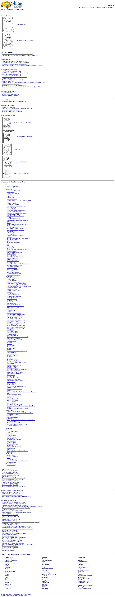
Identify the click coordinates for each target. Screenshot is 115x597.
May (6, 578)
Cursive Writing (46, 573)
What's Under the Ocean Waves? (15, 404)
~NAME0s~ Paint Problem (13, 275)
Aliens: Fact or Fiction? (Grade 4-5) (11, 516)
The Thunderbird (11, 262)
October (7, 585)
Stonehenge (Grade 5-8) (8, 550)
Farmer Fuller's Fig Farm (22, 161)
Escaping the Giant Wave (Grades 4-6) (11, 110)
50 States (7, 566)
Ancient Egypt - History (12, 431)
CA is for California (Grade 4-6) (10, 531)
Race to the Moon (11, 187)
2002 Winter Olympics (12, 277)
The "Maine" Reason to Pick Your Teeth (17, 424)
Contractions (81, 577)
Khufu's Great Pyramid (12, 456)
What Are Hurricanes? (12, 399)
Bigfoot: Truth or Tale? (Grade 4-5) (11, 519)
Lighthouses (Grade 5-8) (8, 548)
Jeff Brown (9, 217)
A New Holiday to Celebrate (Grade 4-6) (12, 482)
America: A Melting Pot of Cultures (15, 411)
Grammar (80, 574)
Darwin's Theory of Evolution (14, 415)
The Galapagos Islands (12, 368)
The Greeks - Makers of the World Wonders (17, 369)
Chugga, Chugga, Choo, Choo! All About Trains (19, 200)
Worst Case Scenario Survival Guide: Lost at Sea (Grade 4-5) (17, 527)
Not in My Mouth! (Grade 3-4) (9, 472)
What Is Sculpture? (11, 403)
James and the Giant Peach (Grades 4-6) (12, 111)
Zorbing (9, 407)
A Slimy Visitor (10, 192)
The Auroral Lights (11, 462)
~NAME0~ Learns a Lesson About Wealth (17, 408)
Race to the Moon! (11, 234)
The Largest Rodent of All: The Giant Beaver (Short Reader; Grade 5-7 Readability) (23, 65)
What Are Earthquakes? (12, 269)
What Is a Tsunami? (11, 401)
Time (43, 560)
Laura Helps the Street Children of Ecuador (17, 220)
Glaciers (9, 311)
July (6, 581)
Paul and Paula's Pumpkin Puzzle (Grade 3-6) (13, 478)
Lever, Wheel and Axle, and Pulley (15, 328)
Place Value (45, 558)
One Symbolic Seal (11, 341)
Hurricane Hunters (11, 421)
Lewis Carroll (10, 330)
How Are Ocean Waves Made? (14, 211)
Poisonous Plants (11, 348)
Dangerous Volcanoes (12, 300)
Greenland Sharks (11, 209)
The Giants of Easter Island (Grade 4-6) (12, 95)
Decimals (80, 564)
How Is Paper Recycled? (13, 321)
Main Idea (80, 560)
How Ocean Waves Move (13, 214)
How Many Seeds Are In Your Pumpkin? (17, 213)
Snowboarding (10, 247)
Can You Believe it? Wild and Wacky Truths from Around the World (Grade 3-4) (22, 506)
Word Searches (82, 580)
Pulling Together (11, 232)
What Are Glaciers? (11, 270)
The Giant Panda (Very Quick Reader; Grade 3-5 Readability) (17, 54)
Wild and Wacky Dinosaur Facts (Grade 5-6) (13, 543)
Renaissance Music (11, 352)
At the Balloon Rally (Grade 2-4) (10, 471)
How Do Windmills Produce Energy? (16, 314)
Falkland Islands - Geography (14, 439)
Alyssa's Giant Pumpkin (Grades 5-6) (11, 71)
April (6, 577)
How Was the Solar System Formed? (16, 323)
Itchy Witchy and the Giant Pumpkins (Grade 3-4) (14, 101)
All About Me (45, 577)
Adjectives (81, 571)
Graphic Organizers (10, 558)
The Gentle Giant (21, 24)
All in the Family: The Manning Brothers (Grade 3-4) (15, 505)
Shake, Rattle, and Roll (12, 239)
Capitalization (45, 571)
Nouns (43, 567)
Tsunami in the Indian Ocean (14, 394)
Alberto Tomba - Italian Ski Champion (16, 283)
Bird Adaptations (11, 293)
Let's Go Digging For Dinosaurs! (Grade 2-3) (13, 502)
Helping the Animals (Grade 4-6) (10, 480)
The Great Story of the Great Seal (15, 256)
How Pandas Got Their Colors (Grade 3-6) (12, 479)
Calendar (49, 560)
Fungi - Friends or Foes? (13, 307)
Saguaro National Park (12, 355)
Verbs (79, 568)
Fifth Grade (45, 587)
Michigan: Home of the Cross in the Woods (17, 337)
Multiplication (81, 557)
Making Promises (11, 221)
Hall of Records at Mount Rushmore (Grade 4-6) (14, 533)
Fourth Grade (45, 585)
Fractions (44, 557)
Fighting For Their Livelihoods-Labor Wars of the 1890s (21, 420)
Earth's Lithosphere (11, 303)
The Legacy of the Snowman (14, 373)
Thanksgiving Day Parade (13, 361)
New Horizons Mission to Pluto (14, 339)
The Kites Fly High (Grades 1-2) (10, 492)
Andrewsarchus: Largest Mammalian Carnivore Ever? (20, 413)
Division (80, 558)
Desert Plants (10, 301)
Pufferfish (9, 349)
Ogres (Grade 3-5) (6, 513)
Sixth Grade (45, 588)
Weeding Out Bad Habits (13, 266)
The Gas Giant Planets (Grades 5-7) (11, 84)
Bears (8, 196)
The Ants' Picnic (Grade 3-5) (9, 476)
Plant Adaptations (11, 345)
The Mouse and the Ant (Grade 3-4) (11, 473)
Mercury (9, 223)
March (7, 575)
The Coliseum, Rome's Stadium (14, 252)
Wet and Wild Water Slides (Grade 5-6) (12, 541)
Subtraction (88, 575)
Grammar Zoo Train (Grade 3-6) (10, 515)
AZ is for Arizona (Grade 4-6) (9, 530)
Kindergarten (45, 580)
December (8, 588)
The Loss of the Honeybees (13, 379)
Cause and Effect (83, 561)
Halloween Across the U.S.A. (14, 313)
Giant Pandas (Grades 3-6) (8, 78)
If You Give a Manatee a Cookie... (15, 216)
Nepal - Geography (11, 442)
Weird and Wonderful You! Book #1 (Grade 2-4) (14, 503)
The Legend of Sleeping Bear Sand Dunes (17, 451)
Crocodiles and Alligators (13, 204)
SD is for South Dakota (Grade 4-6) (11, 536)
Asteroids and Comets (12, 289)
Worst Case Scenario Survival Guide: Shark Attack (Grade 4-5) (17, 529)
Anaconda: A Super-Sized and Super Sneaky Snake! (19, 286)
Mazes (7, 564)
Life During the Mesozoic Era (14, 332)
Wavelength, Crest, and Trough (14, 265)
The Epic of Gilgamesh (12, 366)
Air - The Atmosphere (12, 280)
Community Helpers (83, 570)
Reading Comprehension (85, 585)
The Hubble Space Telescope (14, 370)
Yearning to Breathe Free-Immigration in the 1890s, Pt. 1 (21, 406)
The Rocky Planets (11, 387)
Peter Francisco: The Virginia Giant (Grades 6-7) (14, 85)
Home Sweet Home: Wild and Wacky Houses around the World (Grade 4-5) (21, 522)
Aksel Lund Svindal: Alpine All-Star (16, 282)
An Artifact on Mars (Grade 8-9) (10, 485)
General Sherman (11, 310)
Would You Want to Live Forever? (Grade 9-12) (14, 486)
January (7, 573)
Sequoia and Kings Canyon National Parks (17, 238)
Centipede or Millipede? (13, 294)
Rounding (80, 566)
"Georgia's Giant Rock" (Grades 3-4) (11, 75)
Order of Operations (83, 567)
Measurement (82, 563)
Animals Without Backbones (14, 287)
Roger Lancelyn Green (12, 353)
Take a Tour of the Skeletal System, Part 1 (17, 249)
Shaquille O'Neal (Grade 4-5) (9, 524)
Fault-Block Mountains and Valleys (15, 306)
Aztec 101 (9, 292)
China (8, 432)
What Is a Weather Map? (13, 272)
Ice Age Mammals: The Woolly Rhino (16, 325)
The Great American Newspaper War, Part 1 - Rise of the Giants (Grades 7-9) (21, 86)
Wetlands (9, 397)
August (7, 582)
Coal (8, 201)
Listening (44, 570)
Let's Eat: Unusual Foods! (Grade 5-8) (11, 547)
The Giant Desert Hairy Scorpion (25, 40)
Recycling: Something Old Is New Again (17, 351)
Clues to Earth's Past (12, 299)
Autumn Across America (13, 414)
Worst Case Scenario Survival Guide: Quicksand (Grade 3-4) (17, 512)
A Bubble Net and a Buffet (13, 190)
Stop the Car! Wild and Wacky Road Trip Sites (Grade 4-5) (16, 526)
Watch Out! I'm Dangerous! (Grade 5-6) (12, 540)
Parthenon (9, 344)
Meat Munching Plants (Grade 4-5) (10, 523)
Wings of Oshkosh (11, 452)
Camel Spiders (10, 197)
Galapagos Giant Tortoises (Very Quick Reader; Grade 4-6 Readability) (19, 55)
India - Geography (11, 441)
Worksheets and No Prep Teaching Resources (12, 9)
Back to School (9, 557)
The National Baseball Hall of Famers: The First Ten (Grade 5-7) (18, 544)
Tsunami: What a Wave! (13, 396)
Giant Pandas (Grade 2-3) (8, 92)
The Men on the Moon (12, 258)
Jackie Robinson (11, 455)
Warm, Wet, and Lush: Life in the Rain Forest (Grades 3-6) (16, 496)
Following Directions (47, 568)
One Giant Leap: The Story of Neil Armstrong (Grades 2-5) (17, 108)
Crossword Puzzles (83, 581)
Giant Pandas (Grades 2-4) (8, 107)
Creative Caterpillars (12, 203)
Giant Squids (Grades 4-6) (8, 81)
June (6, 580)
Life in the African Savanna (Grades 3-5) (12, 495)
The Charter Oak (11, 448)
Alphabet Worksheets (11, 560)
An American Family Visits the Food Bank (17, 285)
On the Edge (10, 231)
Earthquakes (10, 418)
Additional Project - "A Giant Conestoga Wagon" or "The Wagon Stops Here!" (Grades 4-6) (25, 82)
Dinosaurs (44, 575)
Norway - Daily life (11, 459)
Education (8, 567)
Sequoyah (9, 356)
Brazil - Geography (11, 435)
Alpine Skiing (10, 194)
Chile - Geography (11, 437)
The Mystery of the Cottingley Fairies (16, 380)
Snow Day (17, 149)
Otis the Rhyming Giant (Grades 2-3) (11, 74)
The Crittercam (10, 363)
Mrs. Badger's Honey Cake (13, 225)
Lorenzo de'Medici (11, 334)
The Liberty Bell (11, 375)
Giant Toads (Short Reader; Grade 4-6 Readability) (14, 61)
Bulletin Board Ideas (83, 578)
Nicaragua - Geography (12, 444)
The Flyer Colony (11, 254)
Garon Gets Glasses (11, 207)
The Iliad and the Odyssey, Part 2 (15, 372)
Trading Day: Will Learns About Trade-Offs (17, 263)
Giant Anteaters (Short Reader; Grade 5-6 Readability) (15, 62)
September (8, 584)
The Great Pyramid (11, 255)
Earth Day (44, 563)
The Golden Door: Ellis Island (24, 136)
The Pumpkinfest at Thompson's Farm (16, 386)
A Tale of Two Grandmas (13, 193)
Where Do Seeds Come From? (14, 273)
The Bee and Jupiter (12, 251)
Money (43, 561)
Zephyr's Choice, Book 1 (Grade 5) (11, 539)
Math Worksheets (10, 563)
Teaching (7, 568)
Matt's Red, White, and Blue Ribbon (23, 122)
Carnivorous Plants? (12, 199)
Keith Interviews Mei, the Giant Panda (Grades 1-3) (15, 72)
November (8, 587)
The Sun (9, 390)
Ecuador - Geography (12, 438)
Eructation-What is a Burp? (13, 304)
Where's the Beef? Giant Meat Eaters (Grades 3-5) (14, 77)
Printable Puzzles (83, 582)
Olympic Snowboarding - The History (16, 228)
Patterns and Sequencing (49, 574)
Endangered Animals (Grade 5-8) (10, 546)
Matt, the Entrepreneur (12, 335)
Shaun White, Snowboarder (13, 242)
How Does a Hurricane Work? (14, 315)
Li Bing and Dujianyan (12, 331)
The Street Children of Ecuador (14, 389)
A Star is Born (10, 279)
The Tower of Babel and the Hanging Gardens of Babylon (21, 391)
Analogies (44, 566)
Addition (80, 575)
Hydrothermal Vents (12, 324)
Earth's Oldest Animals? (12, 417)
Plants (80, 573)
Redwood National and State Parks (15, 235)
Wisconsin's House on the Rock (14, 425)
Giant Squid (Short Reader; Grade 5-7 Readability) (14, 64)
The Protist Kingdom (12, 384)
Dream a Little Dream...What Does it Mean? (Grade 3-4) (16, 508)
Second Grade (46, 582)
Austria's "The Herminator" (13, 290)
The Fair (9, 449)
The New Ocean (11, 382)
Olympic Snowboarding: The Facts (15, 230)
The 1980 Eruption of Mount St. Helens (16, 362)
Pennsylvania (10, 445)
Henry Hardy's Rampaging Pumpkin (16, 210)
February (7, 574)
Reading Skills (82, 587)
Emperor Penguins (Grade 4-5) (9, 520)
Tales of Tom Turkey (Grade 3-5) (10, 475)
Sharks (8, 241)
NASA (8, 458)
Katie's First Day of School (13, 218)
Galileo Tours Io (11, 308)
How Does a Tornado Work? (14, 318)
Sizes (8, 244)
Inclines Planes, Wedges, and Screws (16, 327)
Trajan (8, 393)
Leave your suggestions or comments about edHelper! (14, 595)
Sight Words (8, 561)
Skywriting (9, 358)
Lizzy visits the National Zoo (21, 173)
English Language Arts (84, 588)
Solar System (45, 564)
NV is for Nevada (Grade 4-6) (9, 534)
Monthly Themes (10, 571)
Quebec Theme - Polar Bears (14, 446)
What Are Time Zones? (12, 400)
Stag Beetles (10, 248)
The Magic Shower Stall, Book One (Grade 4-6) (14, 537)
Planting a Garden (11, 346)
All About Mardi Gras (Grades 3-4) (11, 493)
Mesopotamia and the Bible (13, 422)
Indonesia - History (11, 465)
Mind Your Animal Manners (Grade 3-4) (12, 510)
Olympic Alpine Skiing (12, 227)
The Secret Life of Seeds (13, 261)
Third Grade (45, 584)
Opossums (9, 342)
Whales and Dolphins (12, 268)
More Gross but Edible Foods (14, 338)
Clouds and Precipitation (13, 297)
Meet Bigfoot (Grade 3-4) (8, 509)
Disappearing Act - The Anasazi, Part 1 (16, 206)
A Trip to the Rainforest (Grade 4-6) (11, 483)
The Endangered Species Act (14, 365)
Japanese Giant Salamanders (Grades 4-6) (12, 79)
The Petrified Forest (11, 383)
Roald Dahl (9, 237)
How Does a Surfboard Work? (14, 317)
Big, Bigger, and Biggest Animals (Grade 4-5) (13, 517)
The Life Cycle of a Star (13, 377)
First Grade (45, 581)
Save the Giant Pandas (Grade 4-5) (10, 94)
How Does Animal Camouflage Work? (16, 320)
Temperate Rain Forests (12, 359)
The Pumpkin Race (11, 259)
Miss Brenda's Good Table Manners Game (17, 224)
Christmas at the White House (14, 296)
